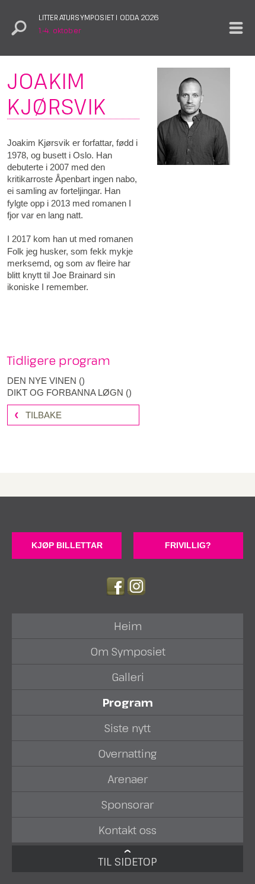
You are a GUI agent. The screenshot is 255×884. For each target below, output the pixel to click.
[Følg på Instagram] (136, 586)
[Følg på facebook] (115, 586)
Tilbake (44, 415)
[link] (73, 381)
